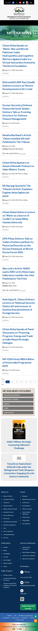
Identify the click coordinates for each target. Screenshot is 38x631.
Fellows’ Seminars (27, 509)
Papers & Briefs (7, 563)
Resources (6, 618)
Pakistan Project (7, 575)
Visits (6, 408)
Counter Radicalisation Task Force (9, 579)
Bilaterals (24, 496)
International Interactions (10, 522)
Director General (8, 506)
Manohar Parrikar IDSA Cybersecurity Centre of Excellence (9, 585)
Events (6, 404)
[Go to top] (35, 620)
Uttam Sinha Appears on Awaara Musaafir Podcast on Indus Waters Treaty (18, 166)
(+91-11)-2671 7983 (26, 577)
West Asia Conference (28, 559)
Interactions (9, 412)
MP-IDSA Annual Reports (26, 615)
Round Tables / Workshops (26, 513)
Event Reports (26, 506)
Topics (5, 566)
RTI (15, 615)
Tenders (9, 615)
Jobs (4, 528)
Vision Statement (8, 531)
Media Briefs (25, 520)
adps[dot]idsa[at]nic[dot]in (27, 585)
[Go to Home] (35, 616)
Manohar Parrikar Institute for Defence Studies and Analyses (19, 17)
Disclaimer (25, 618)
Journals (5, 557)
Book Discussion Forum (29, 499)
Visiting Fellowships (8, 534)
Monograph (6, 553)
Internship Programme (9, 525)
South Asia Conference (28, 555)
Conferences (25, 502)
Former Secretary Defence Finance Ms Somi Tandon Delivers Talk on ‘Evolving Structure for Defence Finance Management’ (17, 112)
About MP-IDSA (7, 496)
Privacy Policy (20, 620)
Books (5, 550)
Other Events (26, 517)
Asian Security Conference (26, 548)
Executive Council (8, 512)
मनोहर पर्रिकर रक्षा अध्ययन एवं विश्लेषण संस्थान (19, 18)
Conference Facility (8, 499)
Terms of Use (15, 618)
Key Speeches (26, 523)
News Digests (7, 560)
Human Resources (8, 515)
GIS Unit (5, 537)
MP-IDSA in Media (11, 399)
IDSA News (6, 518)
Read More (5, 73)
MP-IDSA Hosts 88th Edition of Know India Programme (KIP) (18, 362)
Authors (5, 547)
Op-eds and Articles (12, 395)
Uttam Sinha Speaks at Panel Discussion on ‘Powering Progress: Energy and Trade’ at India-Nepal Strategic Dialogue (18, 336)
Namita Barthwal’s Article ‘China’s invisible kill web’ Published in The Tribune (16, 138)
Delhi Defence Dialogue (29, 552)
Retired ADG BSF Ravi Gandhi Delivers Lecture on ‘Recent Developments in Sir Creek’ (18, 85)
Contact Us (6, 502)
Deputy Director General (10, 509)
